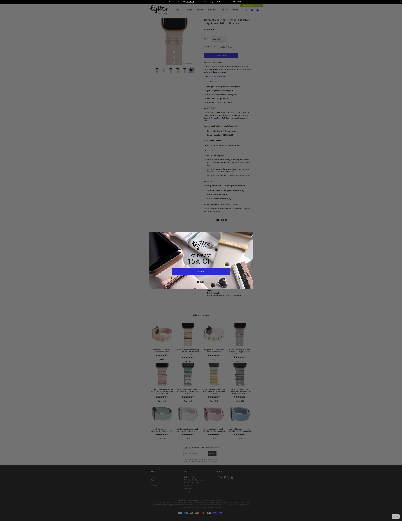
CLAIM (201, 271)
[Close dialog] (251, 235)
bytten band (190, 2)
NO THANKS (201, 282)
